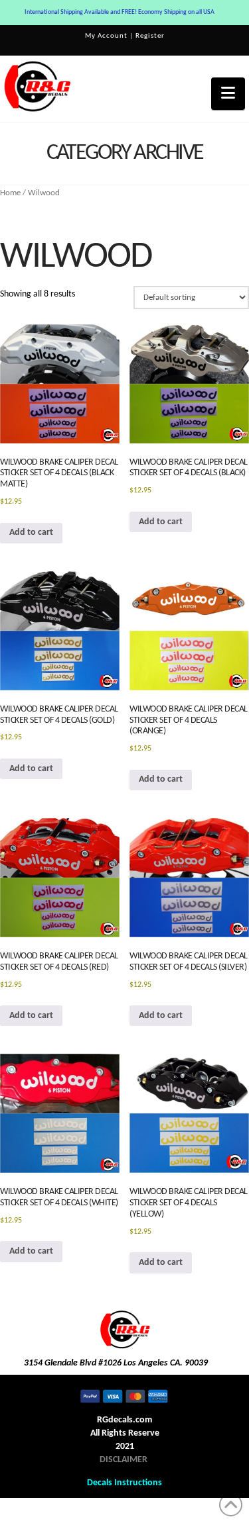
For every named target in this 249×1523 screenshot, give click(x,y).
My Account (106, 36)
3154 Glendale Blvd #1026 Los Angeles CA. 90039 (116, 1363)
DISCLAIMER (123, 1460)
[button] (228, 93)
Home (10, 193)
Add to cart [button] (31, 532)
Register (150, 36)
